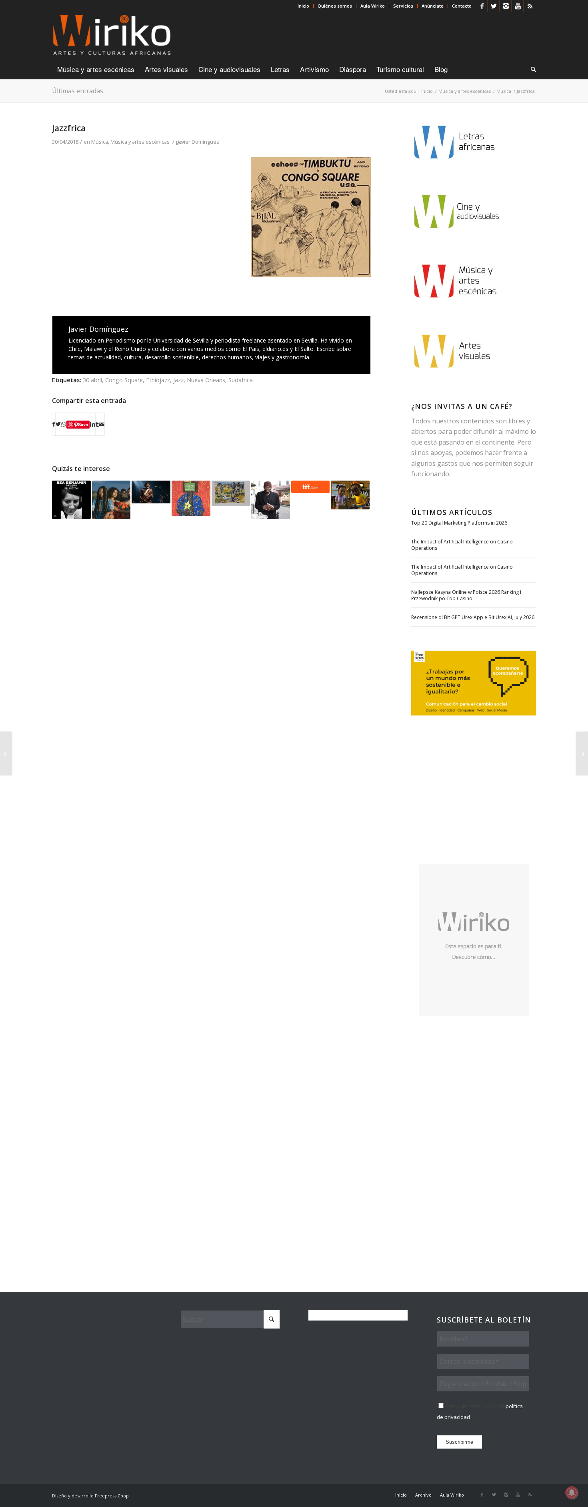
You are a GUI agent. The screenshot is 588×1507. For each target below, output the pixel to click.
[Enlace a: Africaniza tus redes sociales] (191, 498)
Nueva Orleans (206, 380)
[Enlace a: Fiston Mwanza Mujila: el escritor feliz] (270, 500)
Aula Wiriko (372, 6)
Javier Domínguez (198, 141)
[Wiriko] (112, 35)
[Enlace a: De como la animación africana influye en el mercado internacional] (350, 495)
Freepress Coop (112, 1496)
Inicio (303, 6)
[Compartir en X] (58, 424)
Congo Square (124, 380)
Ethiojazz (158, 380)
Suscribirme (459, 1442)
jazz (178, 380)
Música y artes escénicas (140, 141)
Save (83, 424)
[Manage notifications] (571, 1492)
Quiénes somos (335, 6)
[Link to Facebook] (482, 6)
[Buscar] (531, 69)
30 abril (92, 380)
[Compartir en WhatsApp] (63, 424)
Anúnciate (433, 6)
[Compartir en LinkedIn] (92, 424)
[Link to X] (494, 6)
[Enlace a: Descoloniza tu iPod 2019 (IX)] (151, 492)
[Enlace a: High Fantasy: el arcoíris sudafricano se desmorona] (111, 500)
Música (99, 141)
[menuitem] (304, 6)
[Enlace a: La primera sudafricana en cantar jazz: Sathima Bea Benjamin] (71, 500)
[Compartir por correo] (101, 424)
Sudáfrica (240, 380)
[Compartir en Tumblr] (97, 424)
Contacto (462, 6)
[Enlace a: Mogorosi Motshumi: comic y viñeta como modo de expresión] (231, 493)
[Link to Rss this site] (530, 6)
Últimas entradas (77, 90)
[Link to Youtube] (518, 6)
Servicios (403, 6)
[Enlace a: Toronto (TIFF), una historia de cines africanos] (310, 487)
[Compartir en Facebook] (53, 424)
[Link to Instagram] (506, 6)
